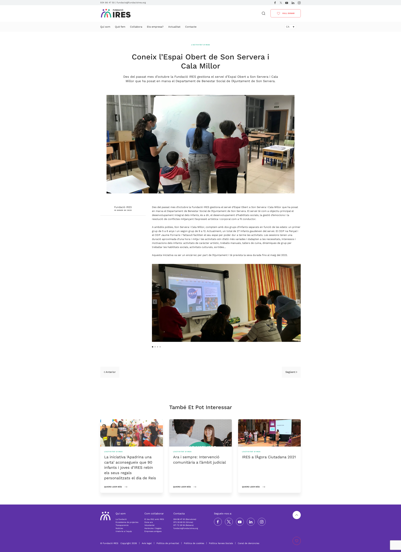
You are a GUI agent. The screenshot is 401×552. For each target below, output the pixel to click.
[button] (264, 13)
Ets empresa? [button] (155, 26)
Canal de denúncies (248, 543)
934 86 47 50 (107, 2)
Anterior (111, 372)
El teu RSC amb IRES (154, 519)
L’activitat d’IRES (200, 45)
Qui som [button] (105, 26)
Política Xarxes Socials (221, 543)
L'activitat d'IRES (113, 451)
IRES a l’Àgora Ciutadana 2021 (269, 457)
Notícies (119, 528)
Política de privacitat (167, 543)
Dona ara (148, 522)
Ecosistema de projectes (127, 522)
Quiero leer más (113, 487)
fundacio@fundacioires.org (131, 2)
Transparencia (122, 525)
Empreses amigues (152, 531)
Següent (290, 372)
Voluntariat (149, 525)
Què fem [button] (120, 26)
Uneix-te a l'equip (124, 531)
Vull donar (288, 13)
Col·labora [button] (136, 26)
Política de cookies (194, 543)
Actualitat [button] (174, 26)
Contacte (190, 26)
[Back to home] (115, 13)
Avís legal (147, 543)
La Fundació (121, 519)
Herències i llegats (152, 528)
